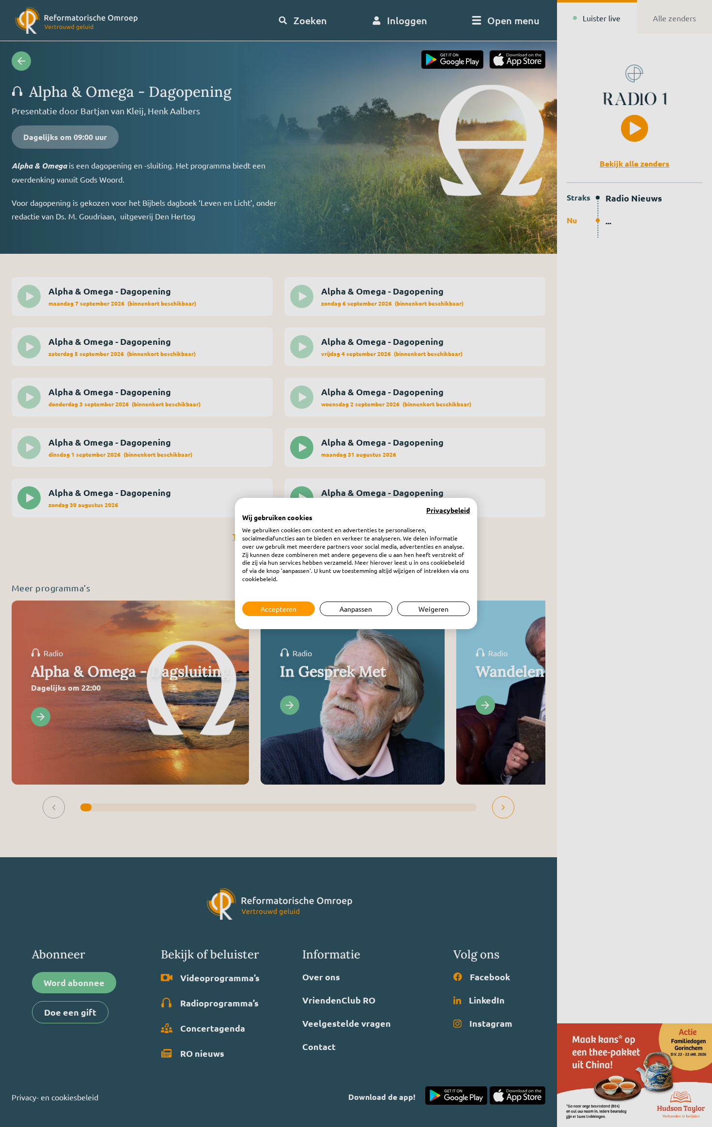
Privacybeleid (448, 510)
